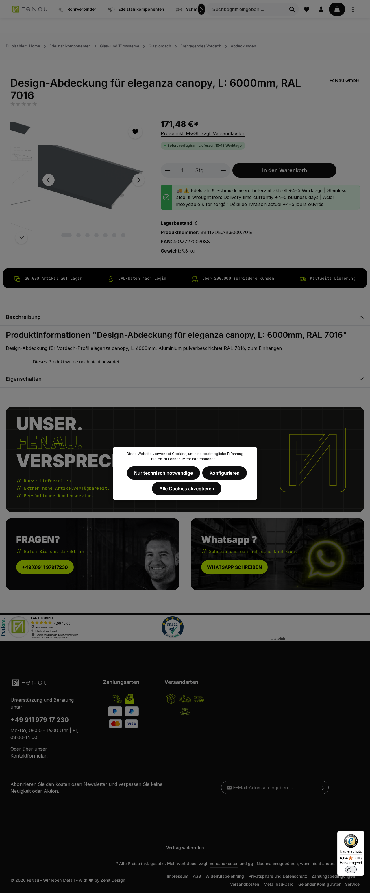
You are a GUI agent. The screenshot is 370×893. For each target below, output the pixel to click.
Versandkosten (224, 863)
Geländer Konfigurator (319, 884)
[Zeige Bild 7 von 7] (123, 235)
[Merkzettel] (306, 9)
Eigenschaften (24, 379)
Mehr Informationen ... (200, 459)
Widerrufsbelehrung (225, 876)
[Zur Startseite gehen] (30, 9)
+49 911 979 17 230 (39, 719)
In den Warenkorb (284, 170)
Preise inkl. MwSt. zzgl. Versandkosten (203, 133)
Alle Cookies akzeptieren (186, 488)
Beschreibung (23, 317)
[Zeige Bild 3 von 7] (87, 235)
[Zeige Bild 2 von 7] (78, 235)
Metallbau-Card (279, 884)
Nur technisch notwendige (163, 473)
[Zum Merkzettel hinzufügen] (135, 132)
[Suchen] (292, 9)
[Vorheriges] (48, 180)
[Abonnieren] (323, 787)
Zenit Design (113, 880)
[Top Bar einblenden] (353, 9)
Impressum (177, 876)
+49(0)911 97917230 (45, 567)
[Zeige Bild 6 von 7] (114, 235)
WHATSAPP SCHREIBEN (234, 567)
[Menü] (360, 834)
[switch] (351, 869)
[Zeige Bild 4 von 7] (96, 235)
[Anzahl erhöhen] (223, 170)
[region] (80, 180)
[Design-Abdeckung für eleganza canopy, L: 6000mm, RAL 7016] (93, 180)
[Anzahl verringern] (167, 170)
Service (352, 884)
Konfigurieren (225, 473)
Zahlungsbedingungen (333, 876)
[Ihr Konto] (321, 9)
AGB (197, 876)
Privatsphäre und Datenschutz (278, 876)
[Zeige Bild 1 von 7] (66, 235)
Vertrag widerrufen (185, 847)
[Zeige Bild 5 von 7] (105, 235)
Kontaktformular (28, 756)
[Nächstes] (201, 9)
